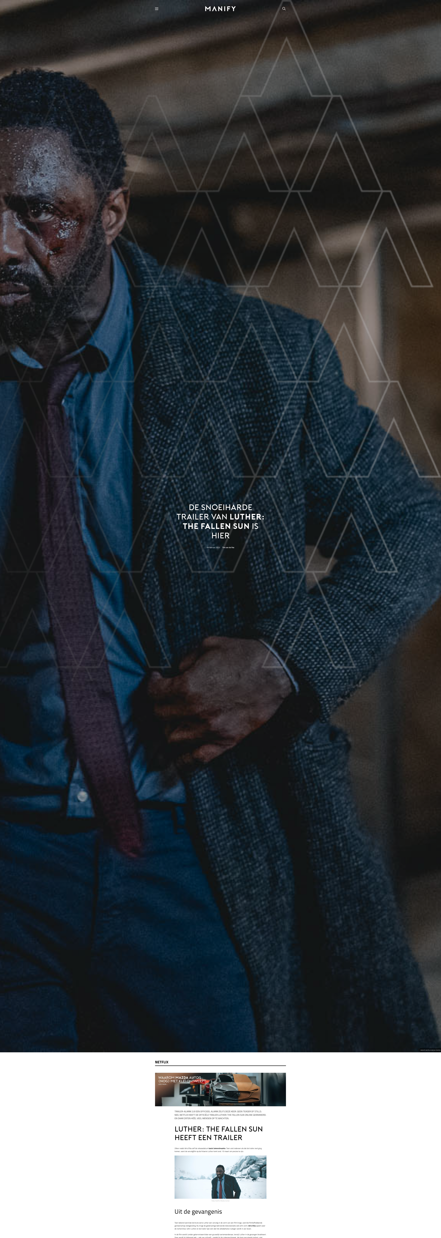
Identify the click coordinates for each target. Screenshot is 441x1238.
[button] (157, 8)
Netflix (161, 1062)
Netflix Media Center (222, 1201)
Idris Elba (252, 1225)
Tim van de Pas (228, 547)
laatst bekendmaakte (217, 1148)
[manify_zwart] (220, 8)
